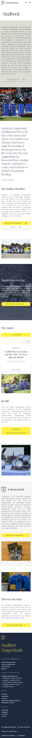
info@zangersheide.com (9, 676)
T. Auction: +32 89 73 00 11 (10, 680)
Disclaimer (21, 735)
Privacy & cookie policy (9, 731)
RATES (13, 227)
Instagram (4, 712)
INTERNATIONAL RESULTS (15, 433)
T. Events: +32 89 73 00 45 (10, 684)
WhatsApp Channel (8, 702)
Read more (16, 370)
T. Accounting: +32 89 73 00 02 (12, 682)
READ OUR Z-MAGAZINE (14, 535)
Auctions (4, 694)
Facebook (4, 710)
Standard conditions (8, 735)
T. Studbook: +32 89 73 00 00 (11, 678)
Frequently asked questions (10, 700)
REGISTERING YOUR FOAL (14, 304)
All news (17, 335)
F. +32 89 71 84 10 (7, 687)
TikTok (3, 716)
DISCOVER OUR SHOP (14, 625)
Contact (4, 698)
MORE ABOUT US (13, 80)
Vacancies (4, 696)
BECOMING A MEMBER (13, 223)
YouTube (4, 714)
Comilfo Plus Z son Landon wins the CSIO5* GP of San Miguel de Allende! (16, 354)
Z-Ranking (16, 429)
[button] (24, 342)
